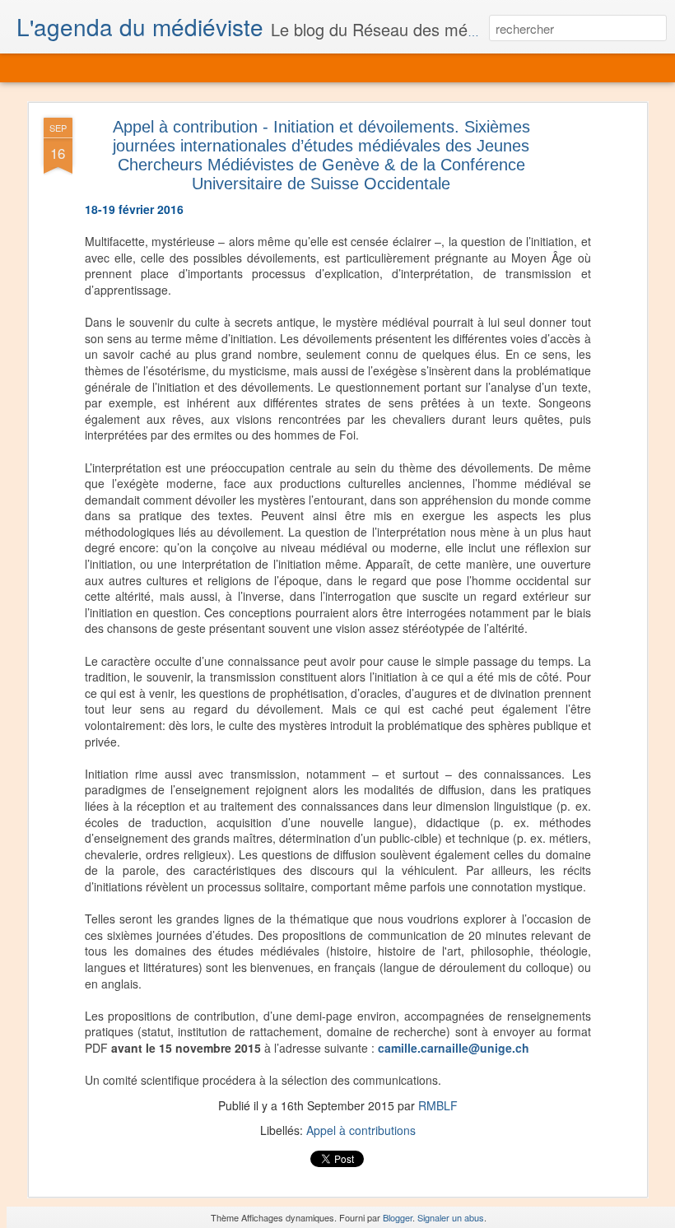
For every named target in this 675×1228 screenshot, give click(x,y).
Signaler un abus (450, 1217)
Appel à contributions (361, 1130)
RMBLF (438, 1105)
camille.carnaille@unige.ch (453, 1048)
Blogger (397, 1217)
